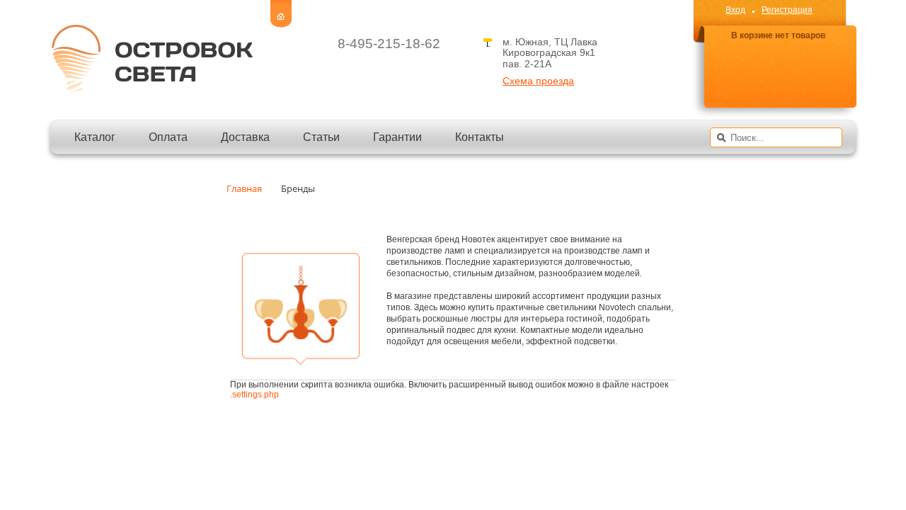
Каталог (94, 137)
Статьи (321, 137)
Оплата (168, 137)
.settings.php (254, 395)
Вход (735, 10)
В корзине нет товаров (778, 35)
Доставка (245, 137)
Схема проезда (538, 81)
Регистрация (787, 10)
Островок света (151, 58)
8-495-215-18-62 (389, 43)
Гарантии (397, 137)
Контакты (479, 137)
